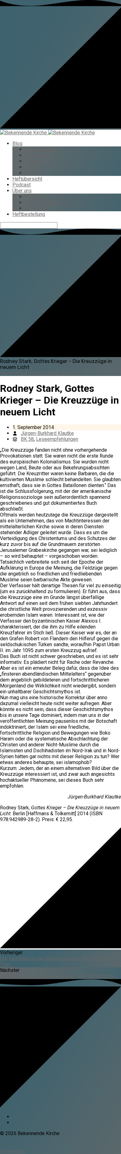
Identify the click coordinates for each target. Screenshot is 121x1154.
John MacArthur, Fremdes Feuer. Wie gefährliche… (58, 976)
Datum (32, 173)
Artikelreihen (38, 155)
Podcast (21, 185)
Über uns (22, 191)
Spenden (34, 208)
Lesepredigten (41, 149)
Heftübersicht (27, 179)
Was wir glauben (42, 202)
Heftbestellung (28, 214)
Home (6, 373)
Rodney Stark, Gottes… (53, 373)
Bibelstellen (38, 161)
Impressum (12, 1151)
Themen (33, 167)
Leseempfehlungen (57, 439)
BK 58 (27, 439)
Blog (17, 143)
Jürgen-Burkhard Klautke (47, 433)
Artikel (21, 373)
